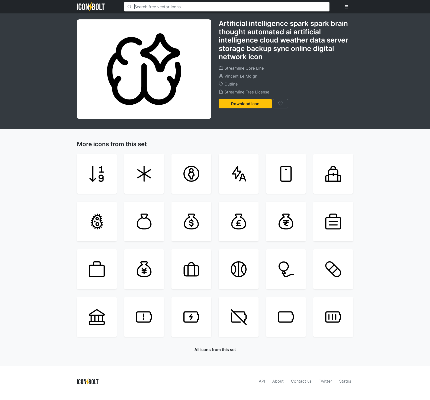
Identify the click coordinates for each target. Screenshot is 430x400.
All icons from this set (215, 349)
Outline (230, 84)
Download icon (245, 103)
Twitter (325, 381)
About (278, 381)
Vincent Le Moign (240, 76)
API (262, 381)
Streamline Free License (246, 91)
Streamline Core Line (243, 68)
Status (345, 381)
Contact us (301, 381)
